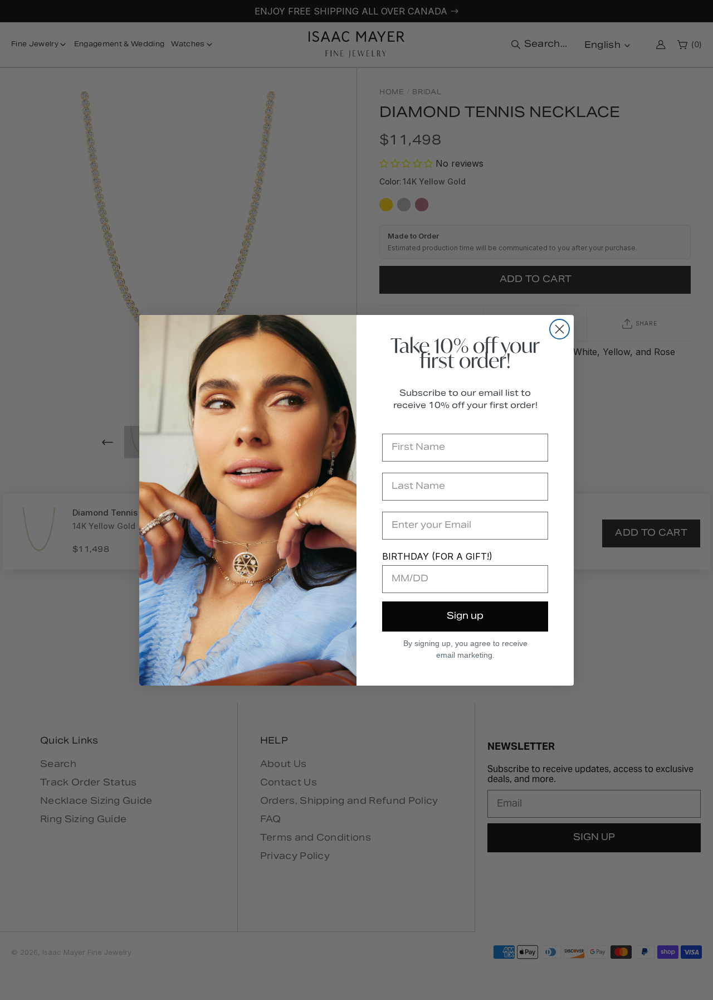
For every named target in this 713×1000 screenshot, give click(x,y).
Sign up (465, 616)
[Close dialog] (559, 329)
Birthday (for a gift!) (437, 556)
